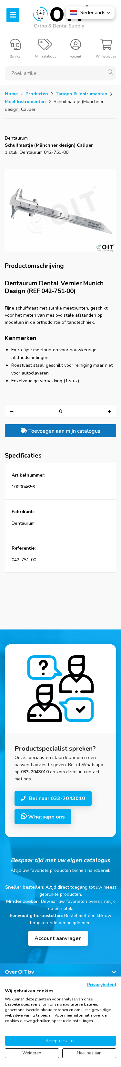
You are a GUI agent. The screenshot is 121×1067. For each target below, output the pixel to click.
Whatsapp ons (46, 816)
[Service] (15, 47)
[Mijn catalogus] (45, 47)
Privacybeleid (101, 985)
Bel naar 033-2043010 (57, 798)
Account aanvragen (58, 938)
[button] (90, 12)
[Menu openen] (12, 15)
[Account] (75, 47)
